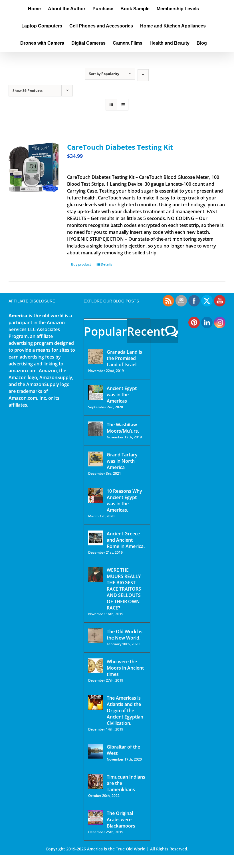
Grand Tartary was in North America (122, 461)
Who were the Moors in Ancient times (125, 667)
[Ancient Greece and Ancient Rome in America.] (95, 538)
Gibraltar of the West (123, 750)
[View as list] (122, 104)
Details (106, 264)
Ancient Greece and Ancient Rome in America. (126, 540)
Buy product (81, 264)
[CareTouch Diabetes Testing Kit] (33, 167)
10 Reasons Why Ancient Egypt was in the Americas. (124, 500)
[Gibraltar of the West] (95, 751)
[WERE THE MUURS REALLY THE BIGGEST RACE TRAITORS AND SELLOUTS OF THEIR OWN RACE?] (95, 574)
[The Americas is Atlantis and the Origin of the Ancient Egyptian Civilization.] (95, 702)
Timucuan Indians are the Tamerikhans (126, 783)
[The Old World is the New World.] (95, 635)
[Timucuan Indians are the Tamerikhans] (95, 781)
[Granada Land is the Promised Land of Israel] (95, 356)
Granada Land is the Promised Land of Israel (124, 358)
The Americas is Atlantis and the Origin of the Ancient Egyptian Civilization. (125, 710)
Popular (105, 331)
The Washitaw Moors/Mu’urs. (123, 427)
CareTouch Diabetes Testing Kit (120, 147)
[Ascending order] (143, 75)
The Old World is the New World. (124, 634)
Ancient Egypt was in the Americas (122, 394)
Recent (146, 331)
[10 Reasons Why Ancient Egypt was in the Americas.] (95, 495)
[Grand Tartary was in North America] (95, 459)
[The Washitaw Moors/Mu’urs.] (95, 428)
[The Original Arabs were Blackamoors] (95, 817)
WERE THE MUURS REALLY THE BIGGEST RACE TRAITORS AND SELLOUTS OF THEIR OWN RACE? (124, 589)
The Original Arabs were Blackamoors (121, 819)
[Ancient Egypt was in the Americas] (95, 392)
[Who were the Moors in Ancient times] (95, 665)
